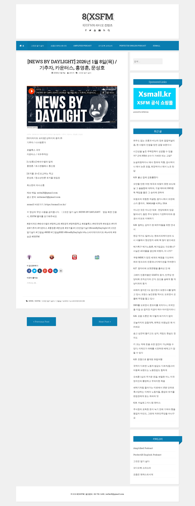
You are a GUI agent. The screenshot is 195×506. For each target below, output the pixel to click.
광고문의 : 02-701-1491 (95, 494)
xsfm (37, 301)
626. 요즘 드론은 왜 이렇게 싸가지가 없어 (153, 315)
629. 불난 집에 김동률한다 (145, 177)
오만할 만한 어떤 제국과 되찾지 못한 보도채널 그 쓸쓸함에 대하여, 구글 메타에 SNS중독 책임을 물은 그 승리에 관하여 (154, 188)
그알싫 (58, 301)
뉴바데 (65, 301)
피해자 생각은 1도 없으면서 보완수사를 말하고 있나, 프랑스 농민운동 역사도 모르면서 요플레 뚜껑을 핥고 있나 (154, 294)
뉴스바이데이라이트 (77, 301)
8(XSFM (97, 16)
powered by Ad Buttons (140, 112)
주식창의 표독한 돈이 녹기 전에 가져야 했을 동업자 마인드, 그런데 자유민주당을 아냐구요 (154, 413)
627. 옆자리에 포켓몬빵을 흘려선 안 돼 (151, 268)
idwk (31, 301)
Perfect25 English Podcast (132, 45)
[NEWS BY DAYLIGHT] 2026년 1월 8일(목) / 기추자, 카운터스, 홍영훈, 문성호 (57, 134)
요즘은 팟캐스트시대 (59, 45)
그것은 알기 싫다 (37, 45)
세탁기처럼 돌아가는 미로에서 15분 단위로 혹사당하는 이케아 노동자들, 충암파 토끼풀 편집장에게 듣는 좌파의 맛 (154, 391)
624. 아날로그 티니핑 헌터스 (147, 402)
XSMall (156, 45)
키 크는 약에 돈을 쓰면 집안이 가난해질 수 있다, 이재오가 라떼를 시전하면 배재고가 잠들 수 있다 (154, 348)
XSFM (29, 134)
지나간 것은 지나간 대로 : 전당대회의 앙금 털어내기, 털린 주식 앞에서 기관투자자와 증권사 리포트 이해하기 (154, 214)
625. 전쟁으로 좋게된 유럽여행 (147, 359)
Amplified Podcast (82, 45)
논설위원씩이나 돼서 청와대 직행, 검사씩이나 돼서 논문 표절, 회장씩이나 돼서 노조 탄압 (154, 166)
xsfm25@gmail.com (115, 494)
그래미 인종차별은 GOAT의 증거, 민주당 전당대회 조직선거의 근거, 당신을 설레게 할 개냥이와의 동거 (154, 279)
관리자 (71, 73)
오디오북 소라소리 (105, 45)
